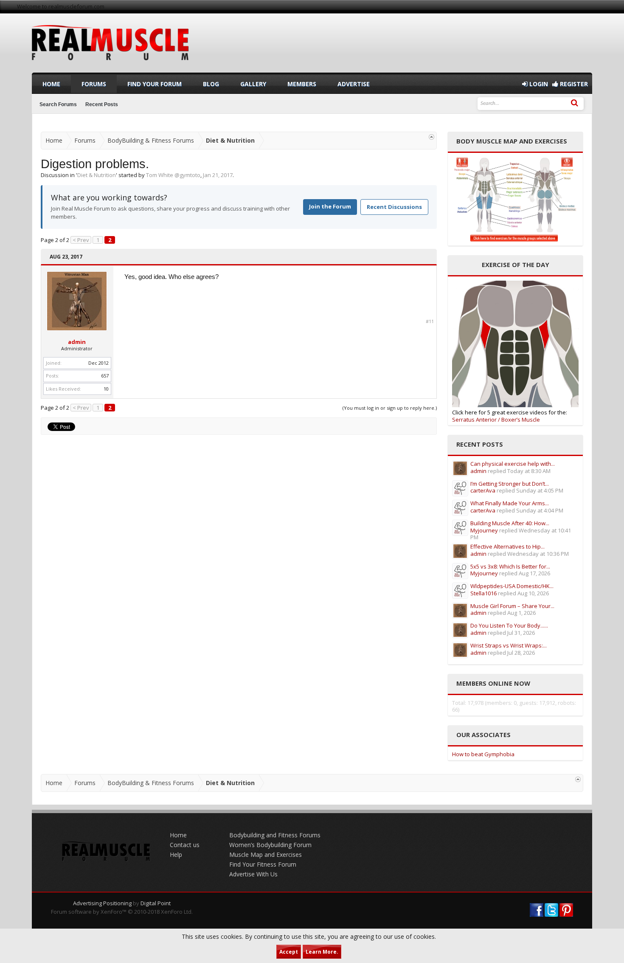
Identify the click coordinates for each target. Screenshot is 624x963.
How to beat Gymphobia (483, 754)
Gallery (253, 84)
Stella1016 (483, 593)
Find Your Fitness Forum (262, 864)
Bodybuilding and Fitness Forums (274, 835)
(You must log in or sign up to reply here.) (390, 408)
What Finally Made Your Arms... (509, 503)
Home (51, 84)
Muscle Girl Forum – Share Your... (512, 606)
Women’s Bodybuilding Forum (270, 845)
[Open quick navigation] (431, 137)
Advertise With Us (253, 874)
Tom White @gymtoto (173, 175)
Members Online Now (493, 683)
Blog (211, 84)
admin (77, 342)
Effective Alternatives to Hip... (507, 546)
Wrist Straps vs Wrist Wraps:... (508, 645)
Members (301, 84)
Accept (288, 951)
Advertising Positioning (102, 903)
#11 (430, 321)
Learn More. (322, 951)
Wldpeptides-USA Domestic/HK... (512, 586)
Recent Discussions (394, 207)
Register (573, 84)
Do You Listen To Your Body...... (509, 625)
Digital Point (156, 903)
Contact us (185, 845)
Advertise (353, 84)
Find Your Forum (154, 84)
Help (176, 854)
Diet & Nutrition (96, 175)
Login (538, 84)
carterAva (482, 490)
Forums (94, 84)
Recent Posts (101, 104)
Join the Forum (330, 206)
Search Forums (58, 104)
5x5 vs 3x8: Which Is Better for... (510, 566)
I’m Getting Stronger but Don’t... (509, 483)
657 (105, 375)
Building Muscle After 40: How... (509, 523)
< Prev (81, 240)
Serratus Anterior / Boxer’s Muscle (496, 419)
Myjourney (484, 530)
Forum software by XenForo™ (122, 911)
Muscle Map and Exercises (265, 854)
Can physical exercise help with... (512, 463)
